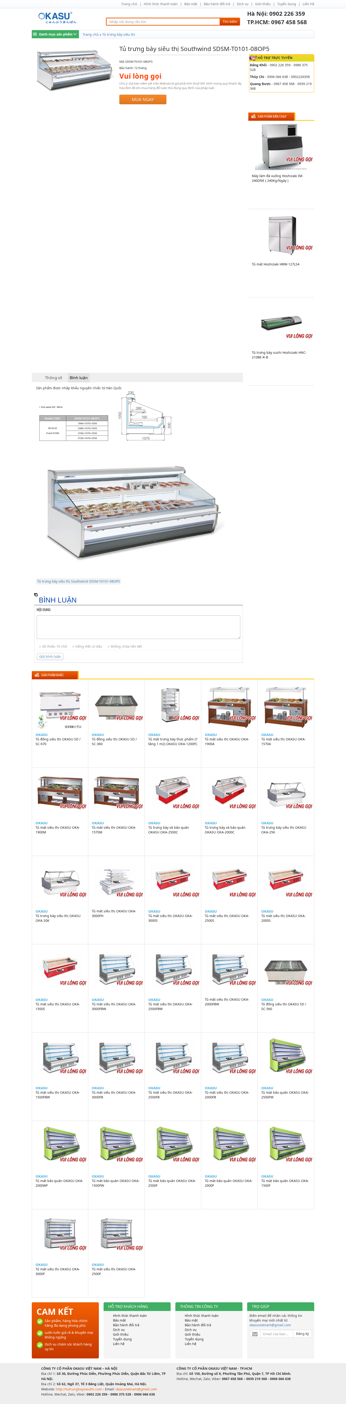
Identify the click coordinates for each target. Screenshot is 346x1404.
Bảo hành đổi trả (217, 4)
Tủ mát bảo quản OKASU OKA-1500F (285, 1183)
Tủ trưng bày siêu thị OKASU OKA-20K (58, 918)
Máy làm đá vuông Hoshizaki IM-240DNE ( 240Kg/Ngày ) (277, 178)
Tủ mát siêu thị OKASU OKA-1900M (58, 829)
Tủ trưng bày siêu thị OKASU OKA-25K (283, 829)
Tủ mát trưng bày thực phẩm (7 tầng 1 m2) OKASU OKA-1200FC (172, 741)
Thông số (53, 377)
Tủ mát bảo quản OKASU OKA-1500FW (116, 1183)
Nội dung (44, 610)
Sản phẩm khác (52, 675)
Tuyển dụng (286, 4)
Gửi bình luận (50, 656)
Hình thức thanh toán (161, 4)
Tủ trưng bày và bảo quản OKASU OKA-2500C (168, 829)
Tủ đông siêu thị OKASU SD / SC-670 (58, 741)
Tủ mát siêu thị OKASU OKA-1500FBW (58, 1094)
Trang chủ (129, 4)
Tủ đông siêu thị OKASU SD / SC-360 (114, 741)
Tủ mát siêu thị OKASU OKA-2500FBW (170, 1006)
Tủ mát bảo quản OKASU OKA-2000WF (59, 1183)
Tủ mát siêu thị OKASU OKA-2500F (114, 1271)
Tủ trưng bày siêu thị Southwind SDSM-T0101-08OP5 (78, 581)
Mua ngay (143, 99)
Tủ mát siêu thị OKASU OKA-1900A (227, 741)
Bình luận (79, 377)
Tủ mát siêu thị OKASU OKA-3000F (58, 1271)
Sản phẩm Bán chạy (272, 116)
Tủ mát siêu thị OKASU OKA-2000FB (227, 1094)
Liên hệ (308, 4)
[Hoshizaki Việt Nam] (58, 18)
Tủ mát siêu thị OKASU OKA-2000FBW (227, 1001)
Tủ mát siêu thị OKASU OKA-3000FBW (114, 1006)
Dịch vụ (243, 4)
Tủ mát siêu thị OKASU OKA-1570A (283, 741)
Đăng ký (302, 1333)
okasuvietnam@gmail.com (270, 1325)
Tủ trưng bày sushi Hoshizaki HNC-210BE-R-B (279, 354)
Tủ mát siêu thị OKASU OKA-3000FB (114, 1094)
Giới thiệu (263, 4)
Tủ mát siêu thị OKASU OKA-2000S (283, 918)
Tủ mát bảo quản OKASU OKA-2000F (229, 1183)
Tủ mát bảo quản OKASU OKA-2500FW (285, 1094)
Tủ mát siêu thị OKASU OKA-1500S (58, 1006)
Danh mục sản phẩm (55, 34)
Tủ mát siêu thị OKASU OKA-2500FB (170, 1094)
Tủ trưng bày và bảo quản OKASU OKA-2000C (225, 829)
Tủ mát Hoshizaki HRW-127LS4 (275, 264)
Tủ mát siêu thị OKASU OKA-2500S (227, 918)
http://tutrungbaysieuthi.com (79, 1389)
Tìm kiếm (230, 21)
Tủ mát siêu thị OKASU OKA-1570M (114, 829)
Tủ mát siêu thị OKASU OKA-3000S (170, 918)
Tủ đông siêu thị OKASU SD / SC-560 (283, 1006)
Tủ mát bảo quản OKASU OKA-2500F (172, 1183)
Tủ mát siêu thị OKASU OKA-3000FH (114, 913)
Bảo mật (190, 4)
